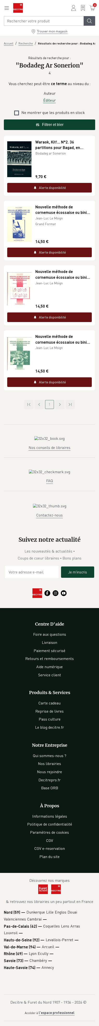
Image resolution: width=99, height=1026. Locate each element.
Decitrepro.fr (49, 779)
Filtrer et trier (52, 125)
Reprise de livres (49, 711)
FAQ (49, 480)
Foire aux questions (49, 634)
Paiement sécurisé (49, 650)
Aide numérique (49, 666)
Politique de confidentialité (49, 824)
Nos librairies (49, 763)
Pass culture (50, 719)
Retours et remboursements (49, 658)
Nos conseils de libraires (49, 447)
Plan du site (49, 856)
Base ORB (49, 787)
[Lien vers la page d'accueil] (18, 8)
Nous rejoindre (49, 771)
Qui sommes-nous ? (49, 755)
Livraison (49, 642)
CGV (49, 840)
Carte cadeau (49, 703)
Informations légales (49, 816)
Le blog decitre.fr (49, 727)
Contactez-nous (49, 515)
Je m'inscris (77, 572)
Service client (49, 674)
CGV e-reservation (49, 848)
